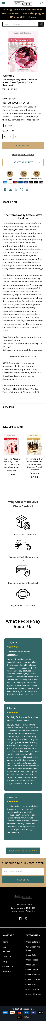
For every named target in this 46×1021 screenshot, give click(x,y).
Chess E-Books (32, 974)
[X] (21, 189)
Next (43, 457)
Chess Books (31, 984)
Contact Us (7, 966)
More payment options (23, 154)
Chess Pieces (31, 959)
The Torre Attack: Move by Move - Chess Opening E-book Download (11, 463)
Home (5, 942)
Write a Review (9, 89)
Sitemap (6, 971)
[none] (23, 51)
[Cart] (42, 3)
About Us (6, 956)
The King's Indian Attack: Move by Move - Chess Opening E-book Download (34, 464)
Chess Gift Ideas (33, 994)
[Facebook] (4, 189)
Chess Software (32, 942)
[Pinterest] (27, 189)
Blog (4, 961)
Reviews (6, 951)
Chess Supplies (33, 989)
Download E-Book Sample (23, 356)
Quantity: (8, 130)
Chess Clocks (31, 969)
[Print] (16, 189)
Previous (2, 457)
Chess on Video (32, 979)
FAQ (4, 946)
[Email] (10, 189)
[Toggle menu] (3, 3)
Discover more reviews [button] (23, 850)
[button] (23, 162)
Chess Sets (30, 955)
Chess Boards (32, 964)
